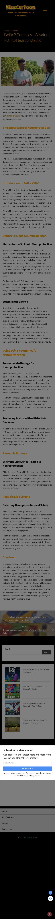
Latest (15, 30)
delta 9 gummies (13, 116)
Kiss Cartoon (8, 817)
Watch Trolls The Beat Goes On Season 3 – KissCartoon (35, 687)
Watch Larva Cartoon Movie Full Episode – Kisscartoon (35, 721)
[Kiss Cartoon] (21, 7)
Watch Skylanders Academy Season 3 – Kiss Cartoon (34, 704)
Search (7, 649)
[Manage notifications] (49, 914)
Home (6, 30)
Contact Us (7, 829)
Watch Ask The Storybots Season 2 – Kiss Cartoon (36, 670)
